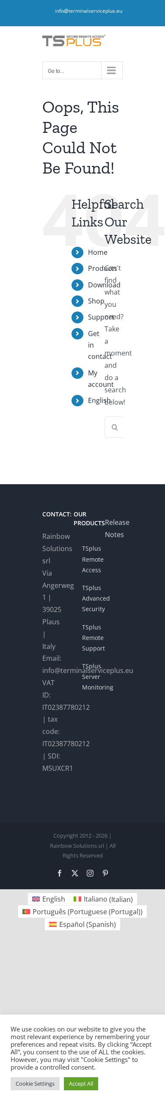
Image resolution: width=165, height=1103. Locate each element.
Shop (96, 301)
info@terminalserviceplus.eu (88, 10)
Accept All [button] (81, 1083)
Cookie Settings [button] (35, 1083)
